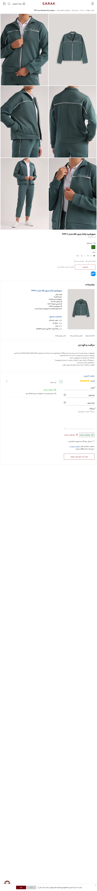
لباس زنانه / (74, 10)
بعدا (31, 887)
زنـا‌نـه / (81, 10)
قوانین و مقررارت (74, 447)
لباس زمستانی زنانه (76, 336)
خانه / (92, 10)
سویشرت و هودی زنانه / (62, 10)
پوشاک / (87, 10)
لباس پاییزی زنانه (60, 336)
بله (21, 887)
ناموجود (85, 267)
